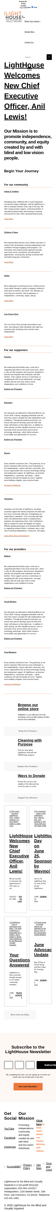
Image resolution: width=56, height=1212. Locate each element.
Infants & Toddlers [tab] (11, 192)
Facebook (9, 1137)
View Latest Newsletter (27, 1087)
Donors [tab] (7, 453)
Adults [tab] (6, 276)
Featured (20, 993)
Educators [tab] (8, 403)
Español (23, 5)
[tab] (23, 1)
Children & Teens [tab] (11, 232)
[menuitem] (28, 69)
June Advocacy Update (44, 949)
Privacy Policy (27, 1167)
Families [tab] (7, 357)
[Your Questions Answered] (15, 933)
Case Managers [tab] (10, 652)
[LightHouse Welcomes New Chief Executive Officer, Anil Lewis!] (15, 818)
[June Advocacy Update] (40, 928)
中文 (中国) (23, 7)
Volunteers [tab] (8, 499)
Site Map (38, 1167)
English (23, 3)
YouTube (9, 1128)
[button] (28, 69)
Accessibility (13, 1166)
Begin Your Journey (32, 21)
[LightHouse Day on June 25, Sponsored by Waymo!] (40, 818)
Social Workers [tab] (10, 602)
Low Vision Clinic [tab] (11, 314)
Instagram (10, 1146)
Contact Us (29, 42)
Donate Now (30, 32)
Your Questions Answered (19, 960)
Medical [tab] (7, 556)
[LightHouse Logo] (23, 17)
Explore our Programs (13, 389)
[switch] (32, 7)
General (44, 897)
